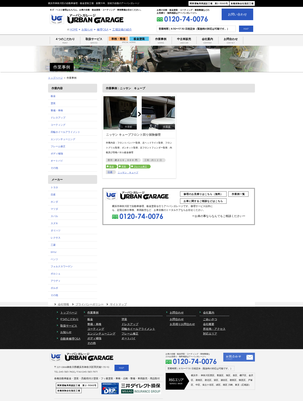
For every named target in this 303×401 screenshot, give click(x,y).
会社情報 (63, 304)
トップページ (55, 77)
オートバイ (57, 160)
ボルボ (54, 288)
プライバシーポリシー (89, 304)
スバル (54, 216)
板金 (111, 166)
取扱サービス (94, 40)
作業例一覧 (238, 194)
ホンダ (54, 201)
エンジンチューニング (63, 139)
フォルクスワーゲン (62, 266)
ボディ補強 (57, 153)
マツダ (54, 208)
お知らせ (87, 29)
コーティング (58, 124)
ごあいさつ (210, 319)
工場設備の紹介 (122, 29)
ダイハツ (55, 230)
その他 (54, 167)
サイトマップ (118, 304)
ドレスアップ (58, 117)
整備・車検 (57, 110)
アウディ (55, 280)
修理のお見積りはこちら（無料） (203, 194)
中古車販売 (184, 40)
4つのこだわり (69, 319)
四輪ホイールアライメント (65, 132)
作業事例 (160, 40)
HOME (74, 29)
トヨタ (54, 187)
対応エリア (210, 333)
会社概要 (208, 324)
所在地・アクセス (214, 329)
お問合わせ (231, 40)
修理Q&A (102, 29)
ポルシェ (55, 273)
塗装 (124, 166)
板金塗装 (139, 38)
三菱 (53, 244)
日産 (110, 172)
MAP (246, 28)
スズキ (54, 223)
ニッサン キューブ (128, 172)
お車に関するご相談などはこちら (203, 201)
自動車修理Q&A (70, 338)
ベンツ (54, 259)
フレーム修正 (140, 166)
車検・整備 (118, 38)
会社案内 (207, 40)
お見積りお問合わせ (182, 324)
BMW (54, 252)
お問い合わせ (237, 14)
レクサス (55, 237)
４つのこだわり (65, 40)
